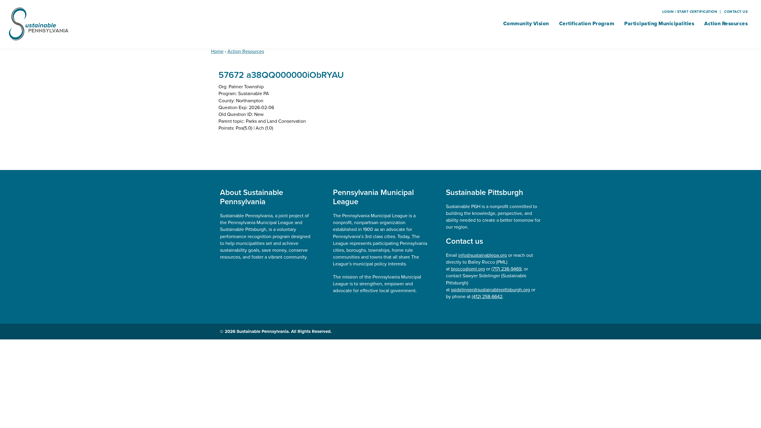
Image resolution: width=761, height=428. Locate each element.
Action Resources (245, 51)
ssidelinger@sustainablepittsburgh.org (490, 289)
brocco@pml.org (468, 268)
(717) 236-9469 (506, 268)
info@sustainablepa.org (482, 255)
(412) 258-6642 (487, 296)
